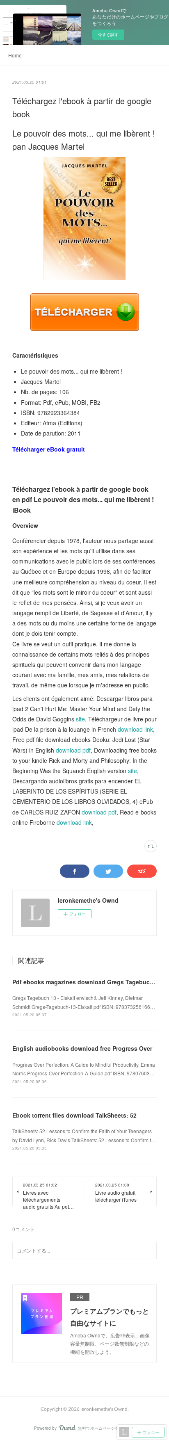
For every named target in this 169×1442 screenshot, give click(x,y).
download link (135, 729)
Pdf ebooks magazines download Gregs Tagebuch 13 (87, 982)
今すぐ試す (108, 34)
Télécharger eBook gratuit (48, 449)
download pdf (73, 750)
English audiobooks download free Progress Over (82, 1048)
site (80, 719)
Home (15, 55)
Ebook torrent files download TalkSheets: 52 (74, 1115)
